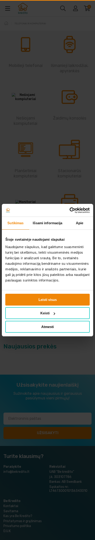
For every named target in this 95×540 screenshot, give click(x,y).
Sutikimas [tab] (15, 223)
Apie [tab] (79, 223)
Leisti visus (48, 300)
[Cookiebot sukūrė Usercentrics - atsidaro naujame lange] (69, 210)
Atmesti (47, 327)
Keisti (45, 313)
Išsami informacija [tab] (47, 223)
